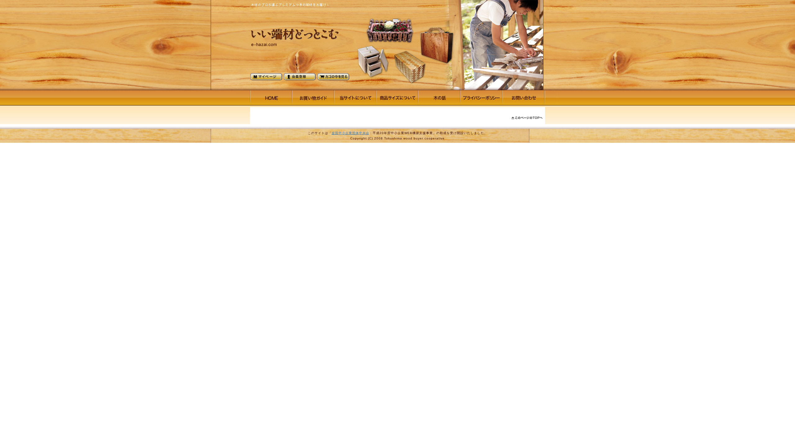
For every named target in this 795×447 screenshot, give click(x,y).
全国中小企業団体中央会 (350, 133)
